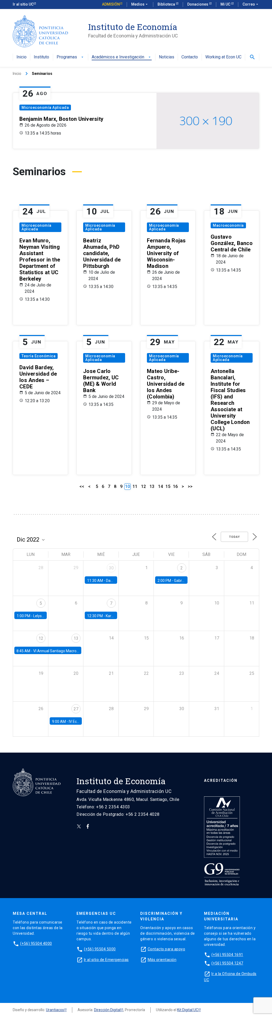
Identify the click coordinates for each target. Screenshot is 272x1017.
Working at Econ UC (223, 57)
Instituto (41, 57)
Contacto (189, 57)
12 (143, 486)
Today (234, 537)
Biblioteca (167, 4)
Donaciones (198, 4)
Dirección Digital (107, 1010)
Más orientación (162, 960)
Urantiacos (55, 1010)
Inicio (21, 57)
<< (81, 486)
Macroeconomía (228, 225)
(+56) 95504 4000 (36, 943)
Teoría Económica (39, 356)
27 (76, 708)
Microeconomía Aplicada (45, 107)
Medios (140, 4)
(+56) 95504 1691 (227, 954)
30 (111, 567)
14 (160, 486)
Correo (251, 4)
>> (190, 486)
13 (152, 486)
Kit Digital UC (187, 1010)
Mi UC (225, 4)
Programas (70, 57)
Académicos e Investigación (122, 57)
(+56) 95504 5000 (100, 949)
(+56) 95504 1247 (227, 963)
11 (135, 486)
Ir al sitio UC (23, 4)
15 (167, 486)
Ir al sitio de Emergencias (106, 960)
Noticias (166, 57)
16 (175, 486)
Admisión (111, 4)
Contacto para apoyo (166, 949)
